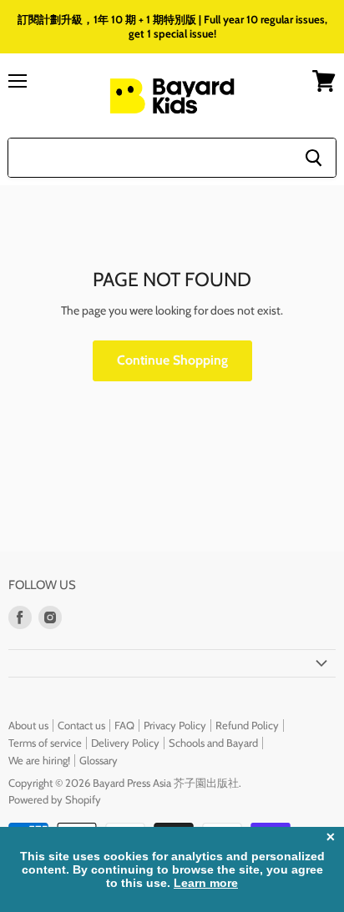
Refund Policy (247, 725)
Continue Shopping (172, 360)
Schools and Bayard (213, 742)
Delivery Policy (125, 742)
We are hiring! (39, 760)
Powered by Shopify (54, 799)
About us (28, 725)
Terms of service (45, 742)
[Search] (313, 158)
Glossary (98, 760)
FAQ (124, 725)
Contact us (81, 725)
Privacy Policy (175, 725)
